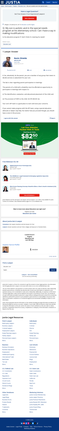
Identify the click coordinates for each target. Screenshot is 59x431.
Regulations (5, 376)
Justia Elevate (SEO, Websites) (38, 402)
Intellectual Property (8, 354)
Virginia (15, 6)
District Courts (6, 383)
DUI (31, 331)
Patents (4, 404)
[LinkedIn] (22, 423)
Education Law (21, 6)
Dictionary (32, 347)
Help (31, 426)
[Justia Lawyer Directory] (37, 423)
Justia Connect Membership (37, 395)
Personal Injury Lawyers (9, 338)
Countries (5, 409)
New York (32, 383)
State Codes (33, 373)
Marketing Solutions (36, 392)
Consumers (6, 224)
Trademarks (5, 407)
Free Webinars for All (10, 162)
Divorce (32, 328)
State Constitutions (35, 371)
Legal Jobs (5, 395)
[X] (35, 423)
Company (26, 426)
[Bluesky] (33, 423)
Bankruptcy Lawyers (8, 323)
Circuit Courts (6, 381)
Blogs (31, 359)
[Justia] (13, 2)
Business (5, 345)
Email (30, 70)
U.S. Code (5, 373)
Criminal (32, 326)
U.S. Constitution (7, 371)
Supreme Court (6, 378)
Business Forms (6, 400)
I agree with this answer (11, 118)
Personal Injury (34, 338)
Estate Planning (34, 333)
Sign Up (55, 2)
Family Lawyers (6, 335)
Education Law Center (29, 213)
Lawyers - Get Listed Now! (29, 274)
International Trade (8, 357)
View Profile (17, 62)
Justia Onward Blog (35, 407)
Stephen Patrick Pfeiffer (11, 245)
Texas (31, 386)
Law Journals (33, 357)
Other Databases (8, 392)
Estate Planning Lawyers (9, 333)
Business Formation (8, 347)
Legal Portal (19, 426)
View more (52, 256)
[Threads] (31, 423)
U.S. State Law (34, 368)
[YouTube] (24, 423)
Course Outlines (34, 354)
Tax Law (4, 362)
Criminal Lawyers (7, 328)
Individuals (33, 321)
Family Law (33, 335)
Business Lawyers (7, 326)
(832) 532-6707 (17, 60)
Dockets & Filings (7, 386)
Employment (6, 352)
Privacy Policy (48, 426)
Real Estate (5, 359)
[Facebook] (26, 423)
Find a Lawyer (8, 263)
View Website (48, 70)
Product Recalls (6, 402)
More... (4, 340)
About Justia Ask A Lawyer (12, 221)
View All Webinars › (29, 195)
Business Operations (8, 349)
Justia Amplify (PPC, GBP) (37, 404)
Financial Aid (33, 352)
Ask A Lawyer (8, 6)
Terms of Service (38, 426)
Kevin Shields (20, 58)
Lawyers (5, 227)
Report (53, 118)
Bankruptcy (33, 323)
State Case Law (34, 376)
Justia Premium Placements (37, 400)
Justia (2, 6)
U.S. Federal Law (7, 368)
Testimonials (33, 409)
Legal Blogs (5, 397)
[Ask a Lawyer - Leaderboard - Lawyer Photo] (6, 250)
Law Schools (34, 345)
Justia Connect (10, 426)
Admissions (33, 349)
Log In (48, 2)
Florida (31, 381)
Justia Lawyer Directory (36, 397)
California (32, 378)
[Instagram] (28, 423)
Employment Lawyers (8, 331)
